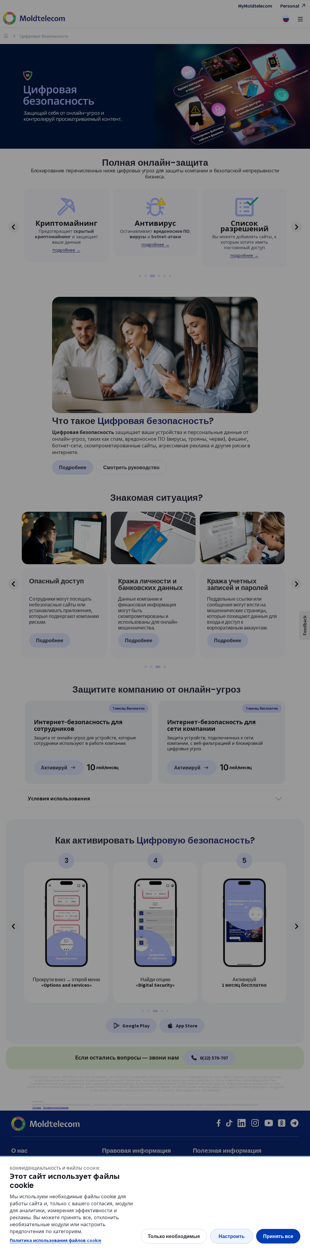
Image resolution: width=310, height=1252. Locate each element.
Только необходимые (174, 1236)
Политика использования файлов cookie (55, 1240)
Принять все (278, 1236)
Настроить (232, 1236)
